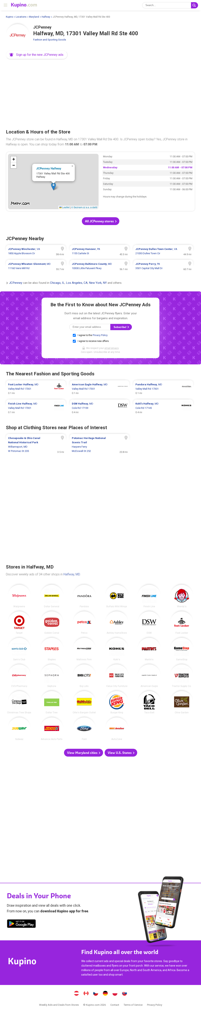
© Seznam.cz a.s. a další (84, 207)
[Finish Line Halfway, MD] (149, 596)
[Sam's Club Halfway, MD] (19, 649)
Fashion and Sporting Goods (49, 39)
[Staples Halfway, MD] (51, 649)
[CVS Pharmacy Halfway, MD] (19, 675)
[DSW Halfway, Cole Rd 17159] (99, 408)
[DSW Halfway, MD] (149, 622)
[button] (37, 54)
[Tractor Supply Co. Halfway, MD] (181, 675)
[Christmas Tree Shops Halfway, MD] (19, 702)
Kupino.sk (125, 994)
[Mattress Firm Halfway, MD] (84, 649)
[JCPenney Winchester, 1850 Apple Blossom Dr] (36, 251)
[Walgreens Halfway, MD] (19, 596)
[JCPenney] (17, 36)
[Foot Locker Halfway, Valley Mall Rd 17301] (36, 388)
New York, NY (98, 283)
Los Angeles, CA (77, 283)
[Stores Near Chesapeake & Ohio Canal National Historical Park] (36, 444)
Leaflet (65, 207)
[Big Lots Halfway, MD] (84, 675)
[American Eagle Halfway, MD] (149, 675)
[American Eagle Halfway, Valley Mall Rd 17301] (99, 388)
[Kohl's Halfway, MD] (116, 649)
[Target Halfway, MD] (19, 622)
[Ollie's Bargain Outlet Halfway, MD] (84, 702)
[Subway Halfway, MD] (19, 728)
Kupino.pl (115, 994)
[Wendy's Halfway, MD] (181, 596)
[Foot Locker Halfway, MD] (181, 622)
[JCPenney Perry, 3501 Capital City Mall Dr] (163, 266)
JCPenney (15, 283)
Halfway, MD (71, 574)
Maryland (34, 16)
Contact (114, 1004)
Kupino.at (76, 994)
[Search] (194, 5)
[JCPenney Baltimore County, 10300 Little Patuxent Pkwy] (99, 266)
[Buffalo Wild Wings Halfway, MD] (116, 596)
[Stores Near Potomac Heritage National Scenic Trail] (99, 444)
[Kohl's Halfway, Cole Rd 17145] (163, 408)
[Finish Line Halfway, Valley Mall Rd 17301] (36, 408)
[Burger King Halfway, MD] (116, 702)
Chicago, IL (57, 283)
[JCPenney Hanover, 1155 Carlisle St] (99, 251)
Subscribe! (120, 327)
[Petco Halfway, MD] (84, 622)
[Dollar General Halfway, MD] (51, 596)
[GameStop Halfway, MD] (181, 649)
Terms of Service (133, 1004)
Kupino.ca (86, 994)
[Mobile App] (21, 924)
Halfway (46, 16)
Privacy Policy (100, 335)
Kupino (9, 16)
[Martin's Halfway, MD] (149, 649)
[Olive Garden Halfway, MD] (181, 702)
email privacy (111, 348)
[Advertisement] (100, 92)
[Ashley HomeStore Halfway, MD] (116, 622)
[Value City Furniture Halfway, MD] (116, 675)
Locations (21, 16)
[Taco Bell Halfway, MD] (149, 702)
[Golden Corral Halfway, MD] (51, 622)
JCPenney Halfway (48, 168)
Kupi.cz (96, 994)
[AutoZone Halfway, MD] (116, 728)
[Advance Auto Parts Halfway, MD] (51, 728)
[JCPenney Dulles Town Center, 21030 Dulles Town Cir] (163, 251)
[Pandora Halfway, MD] (84, 596)
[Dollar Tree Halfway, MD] (51, 702)
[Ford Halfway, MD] (84, 728)
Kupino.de (105, 994)
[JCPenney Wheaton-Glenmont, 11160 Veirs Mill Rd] (36, 266)
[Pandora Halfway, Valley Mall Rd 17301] (163, 388)
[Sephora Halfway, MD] (51, 675)
